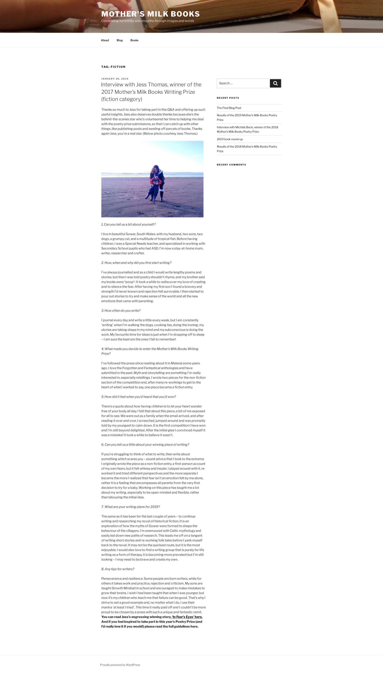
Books (134, 40)
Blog (120, 40)
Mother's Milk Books (150, 14)
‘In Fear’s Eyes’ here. (186, 617)
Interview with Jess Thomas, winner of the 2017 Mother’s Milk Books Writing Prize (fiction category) (151, 91)
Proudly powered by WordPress (120, 664)
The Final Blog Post (229, 107)
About (105, 40)
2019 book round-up (230, 139)
